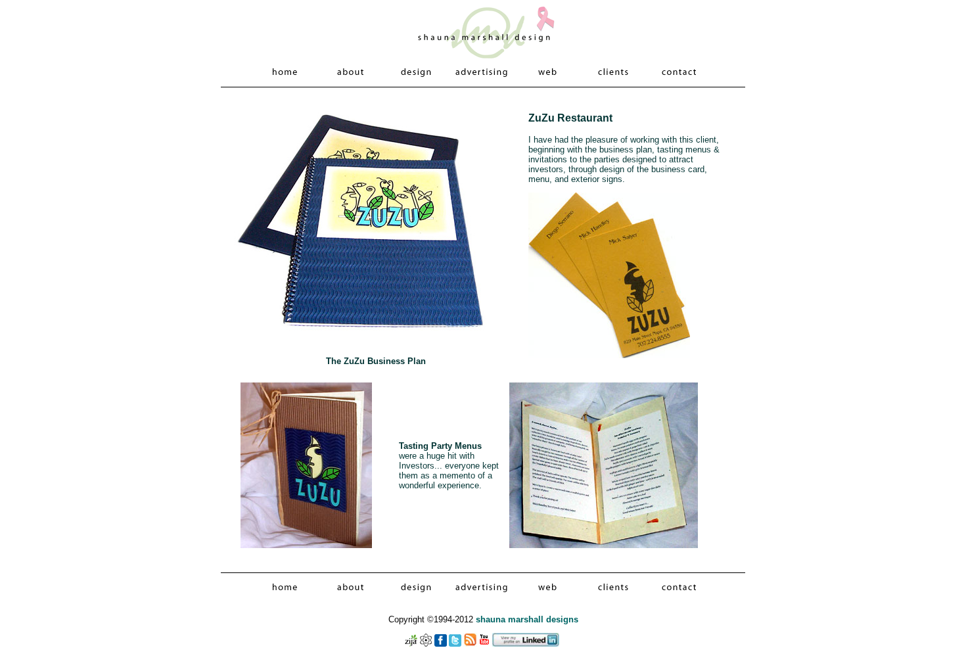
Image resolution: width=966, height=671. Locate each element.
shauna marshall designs (527, 619)
